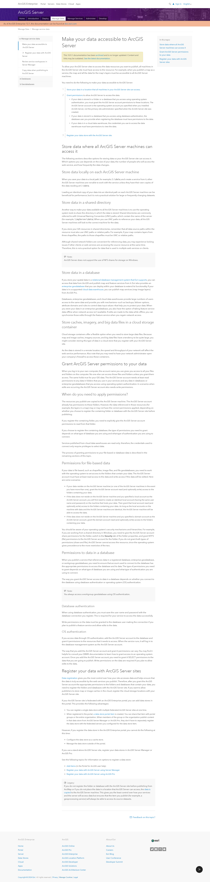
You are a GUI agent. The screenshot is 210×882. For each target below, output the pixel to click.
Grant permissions (75, 95)
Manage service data (40, 29)
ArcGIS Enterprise (28, 3)
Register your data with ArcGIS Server (36, 54)
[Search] (170, 4)
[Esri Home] (155, 841)
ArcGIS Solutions (69, 866)
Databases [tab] (26, 79)
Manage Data (58, 18)
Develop (103, 18)
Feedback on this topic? (144, 817)
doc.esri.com (71, 23)
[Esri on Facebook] (156, 849)
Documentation (25, 870)
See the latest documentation (97, 58)
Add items (71, 766)
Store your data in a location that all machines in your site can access (103, 89)
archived (100, 55)
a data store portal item (104, 714)
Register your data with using (93, 770)
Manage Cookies (65, 877)
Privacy (55, 877)
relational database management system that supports (119, 280)
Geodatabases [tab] (27, 84)
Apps (78, 4)
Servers (51, 4)
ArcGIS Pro (66, 850)
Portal (43, 4)
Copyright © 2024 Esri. (27, 877)
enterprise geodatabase (73, 286)
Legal (76, 877)
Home (22, 18)
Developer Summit (114, 862)
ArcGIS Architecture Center (74, 870)
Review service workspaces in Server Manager (34, 63)
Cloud (71, 4)
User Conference (113, 858)
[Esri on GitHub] (160, 849)
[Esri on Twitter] (152, 849)
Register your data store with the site (89, 135)
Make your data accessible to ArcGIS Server (34, 45)
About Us (110, 846)
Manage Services (75, 18)
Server (21, 854)
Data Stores (61, 4)
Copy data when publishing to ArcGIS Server (35, 71)
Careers (109, 850)
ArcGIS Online (68, 846)
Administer (91, 18)
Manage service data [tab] (30, 39)
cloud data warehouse (93, 289)
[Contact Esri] (164, 849)
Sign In (178, 4)
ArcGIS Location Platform (73, 858)
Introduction (33, 18)
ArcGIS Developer (70, 862)
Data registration (69, 678)
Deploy (45, 18)
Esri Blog (110, 854)
